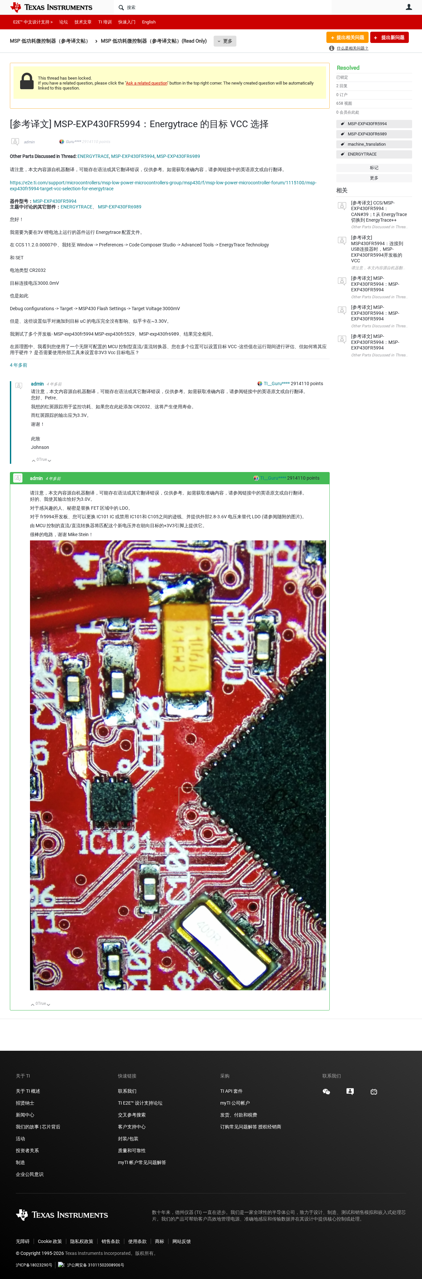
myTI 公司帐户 (235, 1103)
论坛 (63, 21)
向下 (49, 461)
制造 (20, 1162)
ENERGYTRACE (362, 154)
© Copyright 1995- (40, 1253)
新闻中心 (25, 1114)
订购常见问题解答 (238, 1126)
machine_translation (367, 144)
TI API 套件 (231, 1091)
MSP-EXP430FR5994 (367, 123)
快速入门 (127, 21)
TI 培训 (105, 21)
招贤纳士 (25, 1103)
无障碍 (23, 1241)
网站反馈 (181, 1241)
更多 (227, 41)
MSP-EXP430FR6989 (367, 133)
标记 (374, 167)
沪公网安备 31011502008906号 (95, 1265)
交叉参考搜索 (132, 1114)
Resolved (348, 67)
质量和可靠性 (132, 1150)
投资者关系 (27, 1150)
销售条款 (111, 1241)
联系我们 (127, 1091)
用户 (409, 7)
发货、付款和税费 (238, 1114)
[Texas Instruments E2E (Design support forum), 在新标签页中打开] (350, 1094)
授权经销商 (269, 1126)
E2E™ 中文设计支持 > (33, 21)
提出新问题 (392, 37)
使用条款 (137, 1241)
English (149, 21)
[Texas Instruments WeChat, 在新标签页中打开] (326, 1094)
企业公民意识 (30, 1174)
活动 (20, 1138)
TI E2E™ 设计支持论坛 (140, 1103)
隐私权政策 (81, 1241)
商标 (159, 1241)
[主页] (56, 7)
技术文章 (83, 21)
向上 (34, 461)
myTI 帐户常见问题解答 (142, 1162)
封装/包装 (128, 1138)
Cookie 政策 (50, 1241)
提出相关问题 (350, 37)
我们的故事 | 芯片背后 (38, 1126)
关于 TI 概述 (28, 1091)
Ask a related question (146, 83)
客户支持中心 (132, 1126)
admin (29, 142)
